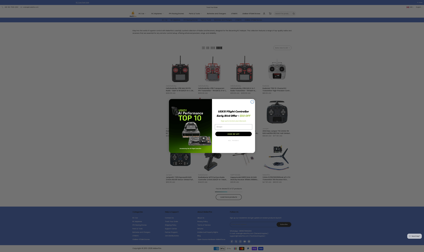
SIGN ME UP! (233, 134)
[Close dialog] (252, 101)
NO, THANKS (233, 140)
